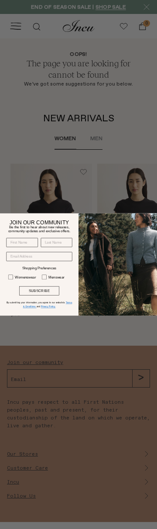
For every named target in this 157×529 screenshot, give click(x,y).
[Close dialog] (152, 217)
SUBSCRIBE (39, 291)
